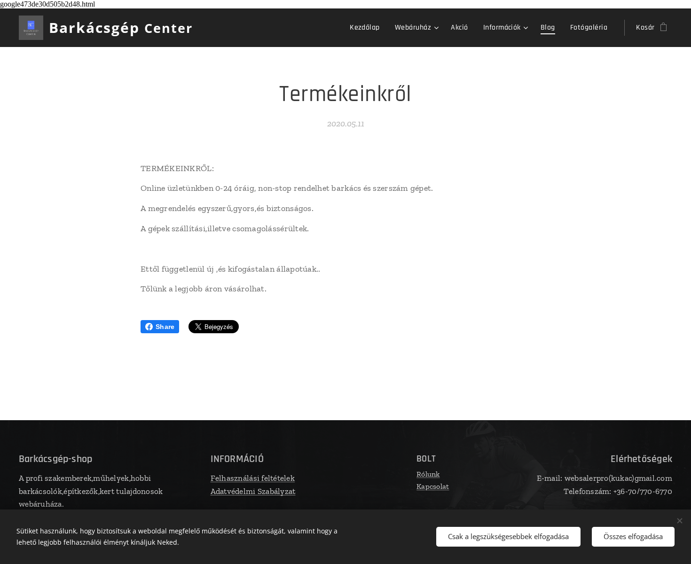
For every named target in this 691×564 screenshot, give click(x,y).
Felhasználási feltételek (253, 478)
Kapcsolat (432, 486)
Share (165, 326)
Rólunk (428, 474)
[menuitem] (367, 27)
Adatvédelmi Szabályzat (253, 491)
